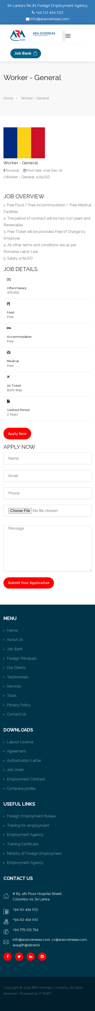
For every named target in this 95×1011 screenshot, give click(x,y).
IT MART (45, 993)
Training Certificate (23, 844)
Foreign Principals (22, 658)
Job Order (15, 770)
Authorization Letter (24, 760)
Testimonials (17, 677)
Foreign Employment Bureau (31, 816)
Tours (11, 695)
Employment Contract (26, 779)
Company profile (21, 788)
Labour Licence (20, 742)
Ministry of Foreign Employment (34, 853)
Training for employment (28, 825)
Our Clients (16, 667)
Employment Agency (25, 834)
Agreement (16, 751)
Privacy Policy (19, 705)
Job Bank (23, 53)
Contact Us (16, 714)
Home (8, 98)
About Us (15, 639)
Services (14, 686)
